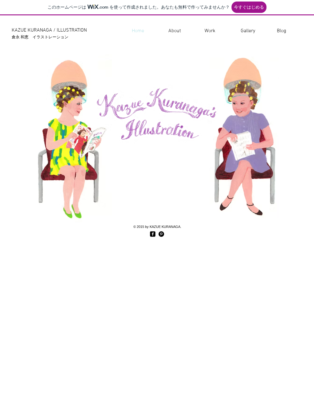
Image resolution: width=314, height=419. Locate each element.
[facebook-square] (152, 234)
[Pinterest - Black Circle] (161, 234)
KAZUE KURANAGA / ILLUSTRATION (49, 30)
